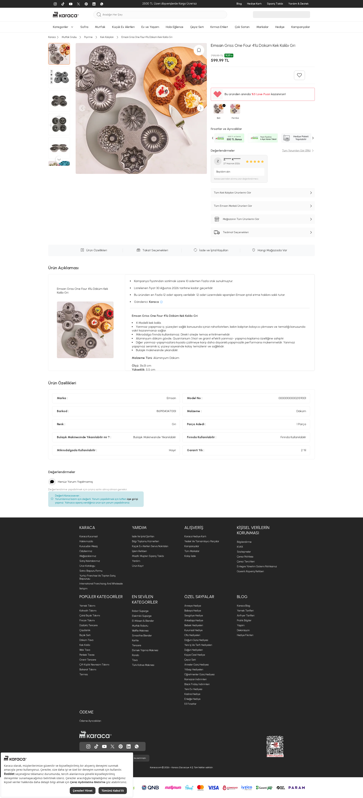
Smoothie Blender (142, 635)
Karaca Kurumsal (88, 536)
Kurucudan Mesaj (88, 546)
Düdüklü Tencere (88, 625)
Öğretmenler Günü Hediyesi (199, 674)
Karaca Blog (243, 605)
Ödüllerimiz (85, 551)
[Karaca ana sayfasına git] (95, 734)
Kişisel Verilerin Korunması (253, 530)
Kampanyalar (191, 546)
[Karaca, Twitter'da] (112, 746)
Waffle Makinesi (140, 630)
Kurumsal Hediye (193, 630)
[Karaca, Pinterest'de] (121, 746)
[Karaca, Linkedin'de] (129, 746)
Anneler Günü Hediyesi (196, 664)
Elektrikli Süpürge (141, 616)
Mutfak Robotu (140, 625)
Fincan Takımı (87, 620)
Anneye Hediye (192, 605)
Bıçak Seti (85, 635)
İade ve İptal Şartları (143, 536)
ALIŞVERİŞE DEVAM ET (181, 31)
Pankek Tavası (87, 654)
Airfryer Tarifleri (245, 615)
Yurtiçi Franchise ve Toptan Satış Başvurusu (97, 577)
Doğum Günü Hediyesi (196, 640)
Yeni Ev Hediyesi (193, 689)
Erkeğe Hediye (192, 699)
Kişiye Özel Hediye (194, 654)
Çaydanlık (84, 630)
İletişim (83, 588)
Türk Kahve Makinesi (143, 665)
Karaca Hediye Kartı (195, 536)
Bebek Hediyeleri (193, 625)
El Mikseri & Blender (143, 620)
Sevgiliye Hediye (193, 615)
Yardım (139, 527)
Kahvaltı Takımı (87, 610)
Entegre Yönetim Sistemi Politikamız (257, 566)
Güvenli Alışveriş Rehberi (250, 571)
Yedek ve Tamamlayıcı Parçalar (201, 541)
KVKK (240, 546)
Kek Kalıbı (84, 645)
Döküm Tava (86, 640)
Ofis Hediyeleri (192, 635)
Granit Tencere (87, 659)
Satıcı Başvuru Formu (90, 570)
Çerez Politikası (245, 556)
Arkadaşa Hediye (193, 620)
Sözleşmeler (244, 551)
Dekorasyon (243, 630)
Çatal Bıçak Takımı (89, 615)
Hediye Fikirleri (245, 635)
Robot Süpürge (140, 611)
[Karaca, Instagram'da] (88, 746)
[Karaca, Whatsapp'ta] (137, 746)
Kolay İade (190, 556)
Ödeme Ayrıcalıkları (90, 720)
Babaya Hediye (192, 610)
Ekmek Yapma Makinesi (145, 650)
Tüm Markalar (191, 551)
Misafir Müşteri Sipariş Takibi (148, 556)
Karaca (87, 527)
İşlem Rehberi (139, 551)
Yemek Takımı (87, 605)
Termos (83, 674)
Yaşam (240, 625)
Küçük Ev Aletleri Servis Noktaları (150, 546)
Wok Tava (84, 650)
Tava (134, 660)
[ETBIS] (268, 746)
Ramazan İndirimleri (195, 679)
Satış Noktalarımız (89, 561)
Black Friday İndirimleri (197, 684)
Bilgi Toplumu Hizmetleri (145, 541)
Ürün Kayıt (137, 565)
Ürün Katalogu (87, 565)
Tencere (136, 645)
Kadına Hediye (192, 694)
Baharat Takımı (87, 669)
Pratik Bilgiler (244, 620)
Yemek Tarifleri (245, 610)
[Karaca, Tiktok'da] (96, 746)
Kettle (135, 640)
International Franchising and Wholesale (101, 583)
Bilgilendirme (244, 542)
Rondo (135, 655)
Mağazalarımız (87, 556)
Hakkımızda (86, 541)
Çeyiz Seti (190, 659)
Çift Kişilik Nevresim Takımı (94, 664)
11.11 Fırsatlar (190, 703)
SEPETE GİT (181, 40)
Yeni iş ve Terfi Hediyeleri (198, 645)
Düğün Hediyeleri (193, 650)
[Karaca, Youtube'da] (104, 746)
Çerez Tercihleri (246, 561)
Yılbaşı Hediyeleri (193, 669)
